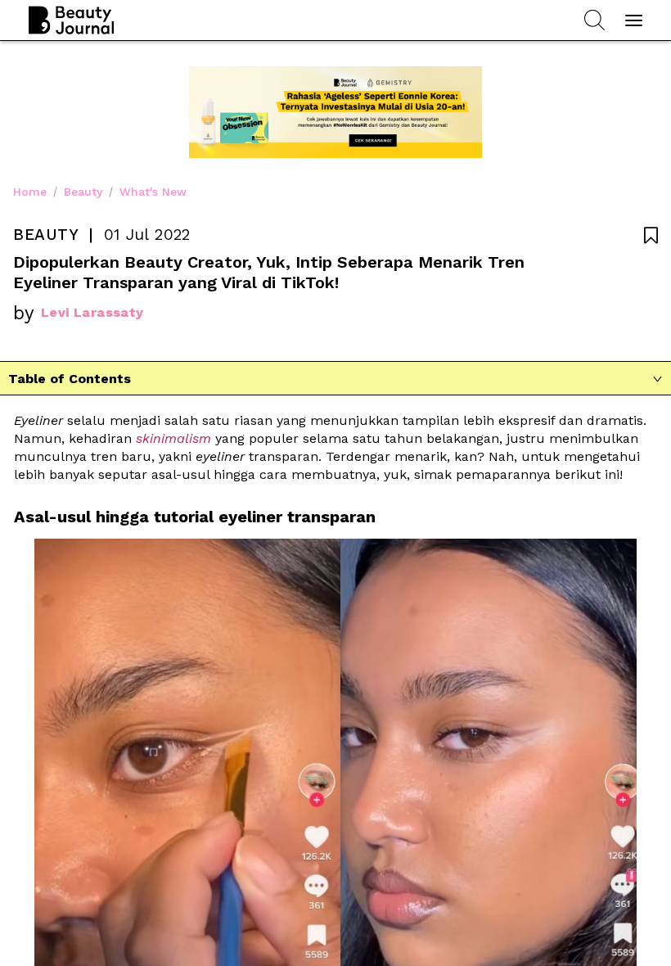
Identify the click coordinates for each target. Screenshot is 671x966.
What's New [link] (153, 191)
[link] (173, 438)
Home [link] (30, 191)
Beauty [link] (83, 191)
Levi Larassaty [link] (92, 312)
